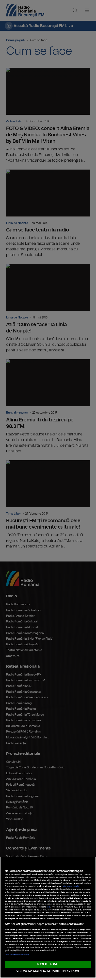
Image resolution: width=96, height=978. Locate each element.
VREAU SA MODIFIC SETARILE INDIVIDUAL (48, 971)
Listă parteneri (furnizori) (17, 955)
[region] (48, 917)
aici (48, 907)
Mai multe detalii (71, 886)
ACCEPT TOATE (48, 964)
